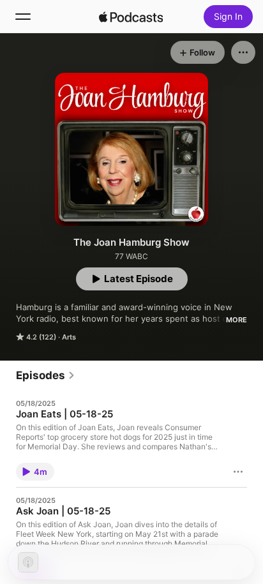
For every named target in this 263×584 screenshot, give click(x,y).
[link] (45, 375)
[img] (130, 16)
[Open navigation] (23, 17)
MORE (236, 319)
